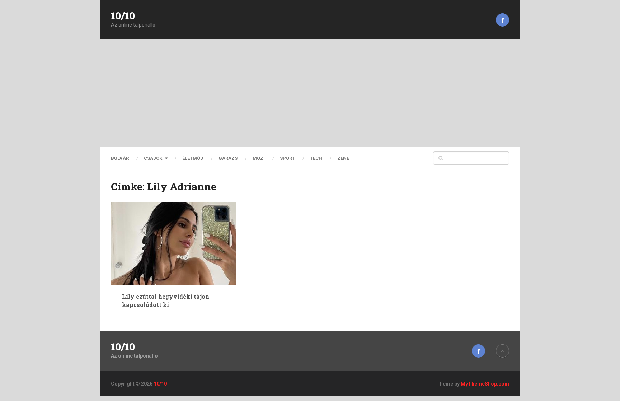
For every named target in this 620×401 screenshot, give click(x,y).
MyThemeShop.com (485, 384)
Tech (316, 158)
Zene (343, 158)
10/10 (123, 16)
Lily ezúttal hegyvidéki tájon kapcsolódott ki (165, 300)
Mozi (259, 158)
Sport (287, 158)
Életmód (192, 158)
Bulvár (120, 158)
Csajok (153, 158)
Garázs (228, 158)
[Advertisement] (310, 93)
